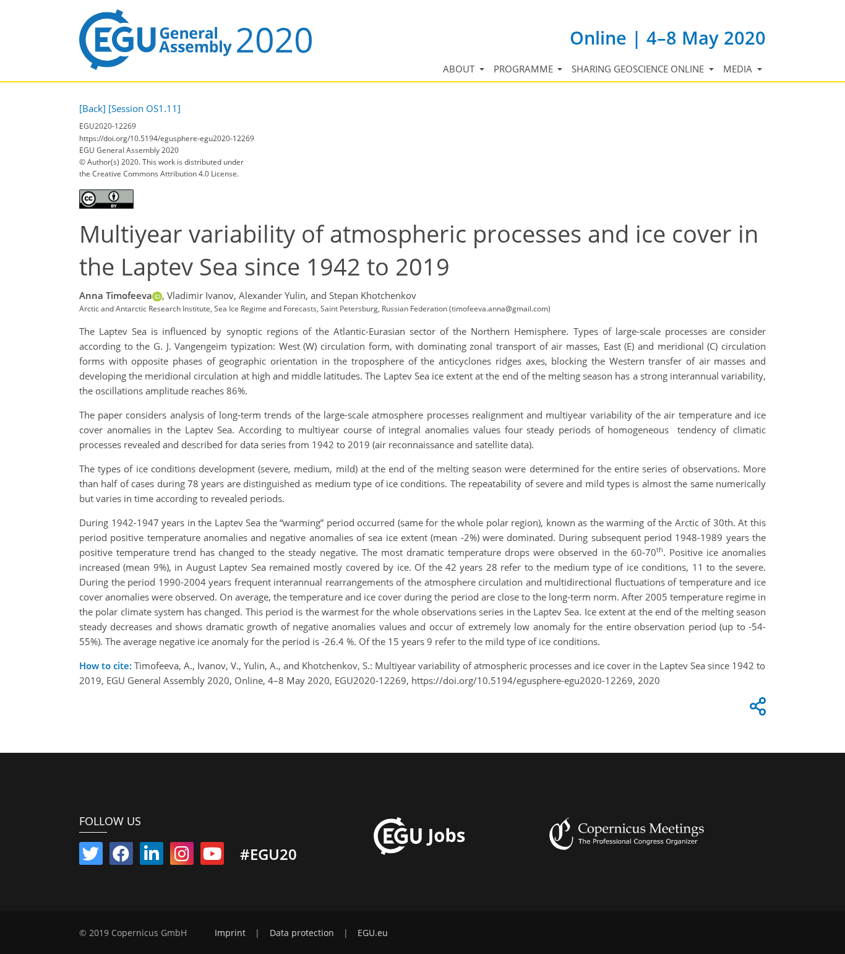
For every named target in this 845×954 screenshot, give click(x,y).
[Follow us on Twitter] (91, 856)
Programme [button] (524, 69)
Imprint (230, 933)
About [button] (460, 69)
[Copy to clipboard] (755, 709)
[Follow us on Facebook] (121, 856)
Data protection (302, 933)
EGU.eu (373, 933)
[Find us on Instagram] (182, 856)
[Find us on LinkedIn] (151, 856)
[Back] (92, 108)
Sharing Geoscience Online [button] (639, 69)
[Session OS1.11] (144, 108)
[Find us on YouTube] (212, 856)
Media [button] (739, 69)
